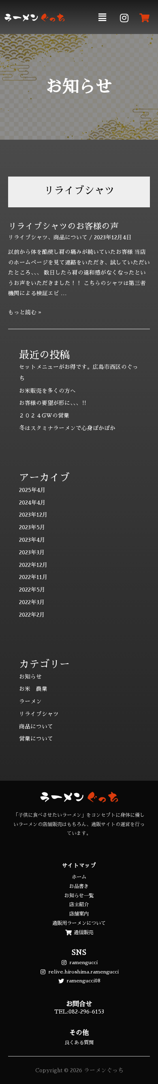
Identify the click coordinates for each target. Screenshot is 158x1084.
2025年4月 (32, 490)
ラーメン (30, 701)
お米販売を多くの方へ (47, 391)
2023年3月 (32, 552)
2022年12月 (33, 565)
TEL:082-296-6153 (79, 1011)
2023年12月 (33, 515)
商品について (70, 237)
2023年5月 (32, 527)
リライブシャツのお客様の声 (63, 226)
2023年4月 (32, 540)
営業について (36, 738)
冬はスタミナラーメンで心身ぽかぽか (67, 428)
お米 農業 (33, 689)
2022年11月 (33, 577)
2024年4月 (32, 502)
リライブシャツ (28, 237)
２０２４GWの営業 (44, 415)
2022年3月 (32, 602)
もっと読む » (24, 312)
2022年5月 (32, 589)
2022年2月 (32, 615)
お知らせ (30, 676)
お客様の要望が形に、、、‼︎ (53, 403)
